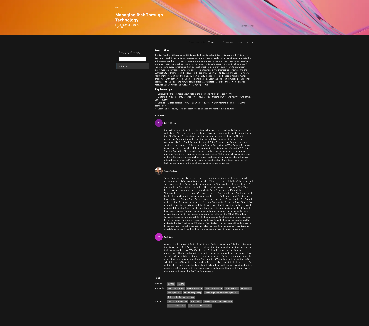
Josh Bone (168, 237)
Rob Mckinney (121, 25)
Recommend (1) (246, 42)
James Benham (133, 25)
